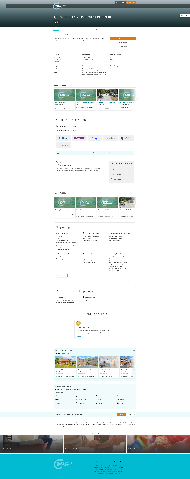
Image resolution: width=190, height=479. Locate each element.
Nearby (58, 353)
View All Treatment (61, 276)
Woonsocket (101, 396)
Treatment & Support (101, 6)
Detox (89, 69)
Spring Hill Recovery (61, 369)
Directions (56, 61)
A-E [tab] (65, 392)
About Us (133, 6)
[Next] (136, 99)
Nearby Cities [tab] (59, 392)
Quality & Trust (97, 29)
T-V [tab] (84, 392)
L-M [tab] (74, 392)
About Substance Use (122, 6)
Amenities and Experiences (84, 29)
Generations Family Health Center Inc (129, 102)
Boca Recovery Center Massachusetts (87, 369)
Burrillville (60, 399)
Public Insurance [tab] (71, 130)
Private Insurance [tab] (61, 130)
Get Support (109, 462)
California (63, 353)
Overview (56, 29)
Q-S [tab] (81, 392)
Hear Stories (121, 2)
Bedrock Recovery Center (128, 369)
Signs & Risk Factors (87, 6)
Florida (69, 353)
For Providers (118, 462)
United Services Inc (60, 102)
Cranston (120, 403)
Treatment (73, 29)
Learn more (78, 336)
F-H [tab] (68, 392)
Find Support (132, 2)
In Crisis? (184, 15)
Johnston (121, 396)
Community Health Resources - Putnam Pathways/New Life (107, 102)
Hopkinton (121, 399)
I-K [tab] (71, 392)
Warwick (100, 403)
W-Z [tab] (88, 392)
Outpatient (84, 69)
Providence (80, 403)
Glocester (100, 399)
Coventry (79, 396)
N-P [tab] (78, 392)
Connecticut (63, 389)
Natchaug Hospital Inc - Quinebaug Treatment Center (85, 102)
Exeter (58, 403)
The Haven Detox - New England (108, 369)
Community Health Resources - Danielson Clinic (107, 210)
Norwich (59, 396)
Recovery (112, 6)
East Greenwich (81, 399)
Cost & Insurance (64, 29)
